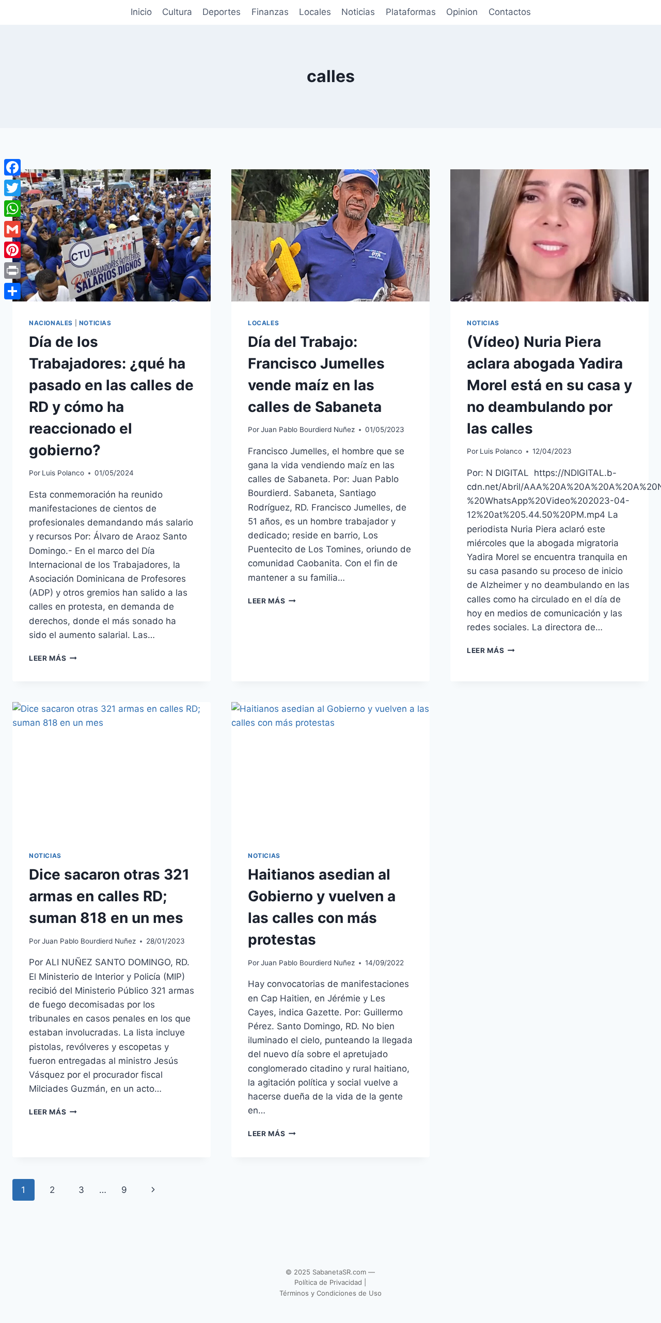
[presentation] (111, 235)
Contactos (510, 12)
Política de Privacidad (328, 1282)
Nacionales (51, 323)
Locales (315, 12)
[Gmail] (12, 229)
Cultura (177, 12)
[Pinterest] (12, 250)
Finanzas (270, 12)
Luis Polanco (63, 473)
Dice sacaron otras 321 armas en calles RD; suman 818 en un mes (109, 896)
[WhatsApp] (12, 208)
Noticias (358, 12)
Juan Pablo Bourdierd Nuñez (308, 429)
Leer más (53, 658)
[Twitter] (12, 188)
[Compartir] (12, 291)
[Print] (12, 270)
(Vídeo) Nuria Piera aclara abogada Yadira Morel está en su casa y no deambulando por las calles (549, 385)
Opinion (462, 12)
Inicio (141, 12)
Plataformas (411, 12)
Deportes (221, 12)
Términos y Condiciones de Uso (330, 1293)
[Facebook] (12, 167)
